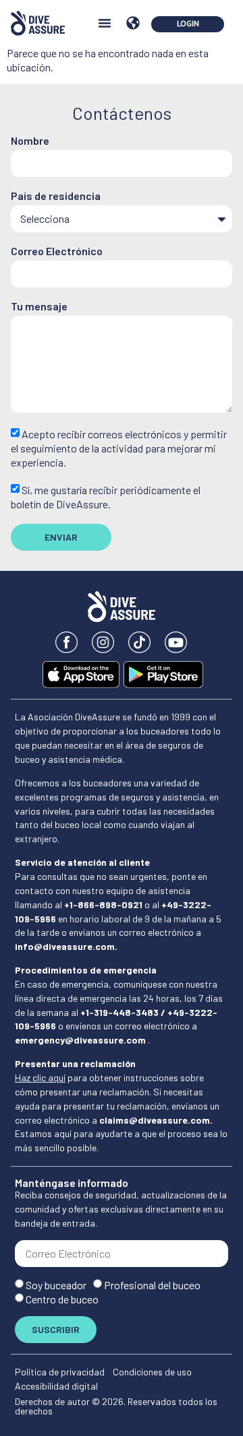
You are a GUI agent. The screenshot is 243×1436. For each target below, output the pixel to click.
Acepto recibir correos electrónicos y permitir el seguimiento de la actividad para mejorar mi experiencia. (119, 448)
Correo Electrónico (57, 251)
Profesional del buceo (152, 1284)
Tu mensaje (39, 306)
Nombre (30, 141)
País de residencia (56, 196)
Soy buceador (56, 1284)
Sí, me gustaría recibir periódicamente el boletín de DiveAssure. (105, 496)
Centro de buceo (62, 1299)
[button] (104, 23)
